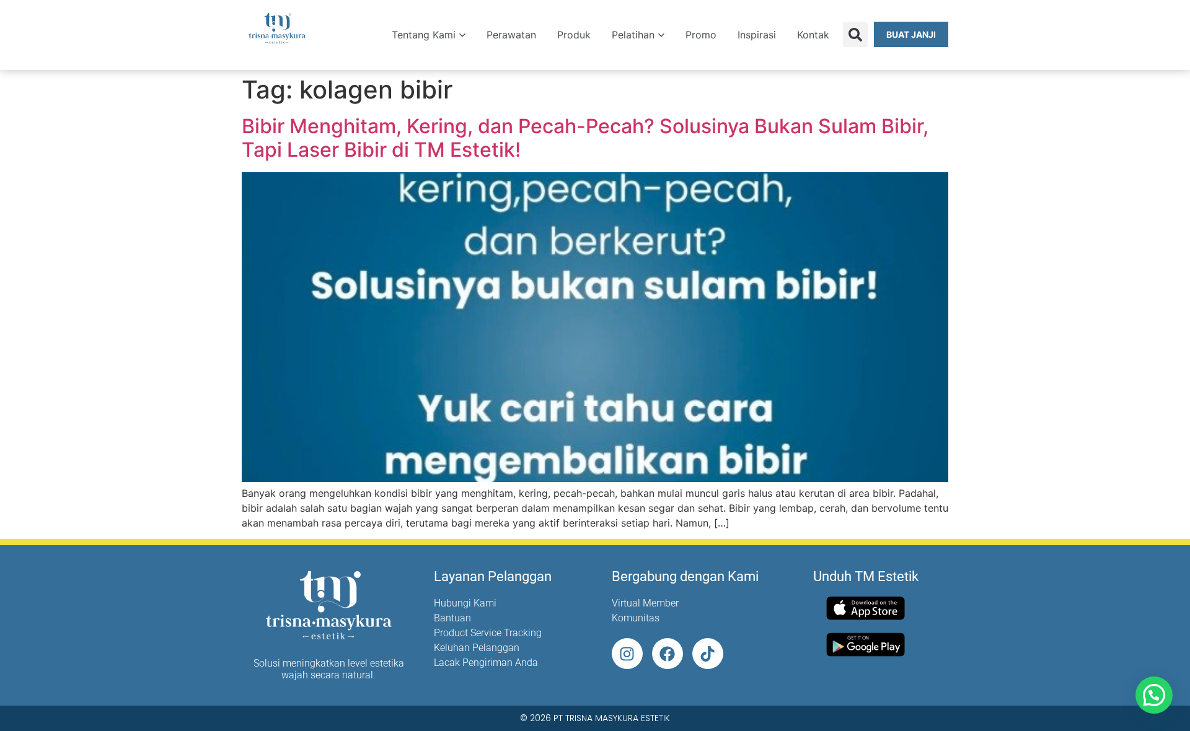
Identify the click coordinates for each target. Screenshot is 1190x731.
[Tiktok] (707, 653)
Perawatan (511, 34)
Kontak (813, 34)
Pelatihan (633, 34)
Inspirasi (757, 34)
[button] (855, 34)
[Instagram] (627, 653)
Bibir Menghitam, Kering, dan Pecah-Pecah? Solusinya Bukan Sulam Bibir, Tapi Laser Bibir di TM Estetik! (585, 138)
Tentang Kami (424, 34)
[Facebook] (667, 653)
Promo (700, 34)
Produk (574, 34)
